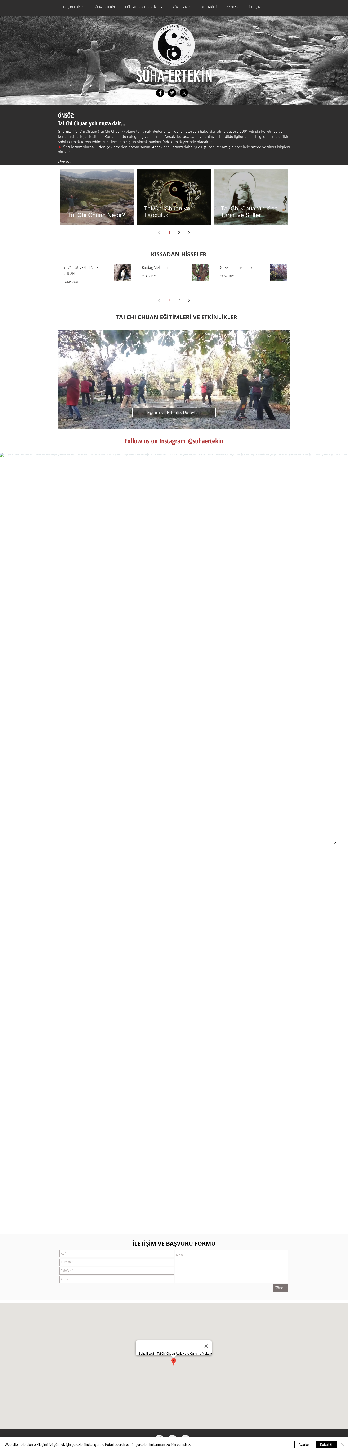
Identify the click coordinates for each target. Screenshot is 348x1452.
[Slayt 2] (174, 422)
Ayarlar (304, 1444)
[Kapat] (342, 1444)
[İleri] (282, 379)
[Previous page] (159, 232)
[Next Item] (334, 843)
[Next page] (189, 232)
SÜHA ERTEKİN (174, 76)
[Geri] (65, 379)
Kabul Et (326, 1444)
